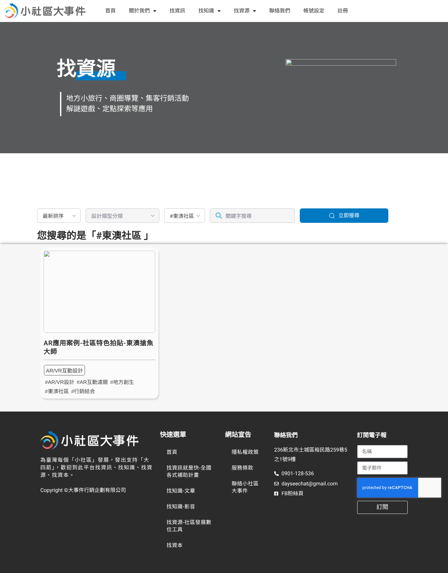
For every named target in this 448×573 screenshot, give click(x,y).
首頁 (110, 11)
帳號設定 (313, 11)
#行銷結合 (83, 391)
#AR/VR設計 (59, 382)
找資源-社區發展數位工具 (189, 526)
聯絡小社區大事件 (245, 487)
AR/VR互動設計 (64, 371)
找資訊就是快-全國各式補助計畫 (189, 471)
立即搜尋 (348, 215)
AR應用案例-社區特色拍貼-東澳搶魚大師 (98, 347)
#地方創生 (122, 382)
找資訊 (177, 11)
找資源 (242, 11)
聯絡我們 (279, 11)
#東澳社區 (57, 391)
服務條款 (242, 468)
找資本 (175, 545)
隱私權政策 (245, 452)
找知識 (206, 11)
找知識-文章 (181, 491)
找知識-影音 (181, 506)
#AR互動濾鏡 (92, 382)
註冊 (342, 11)
